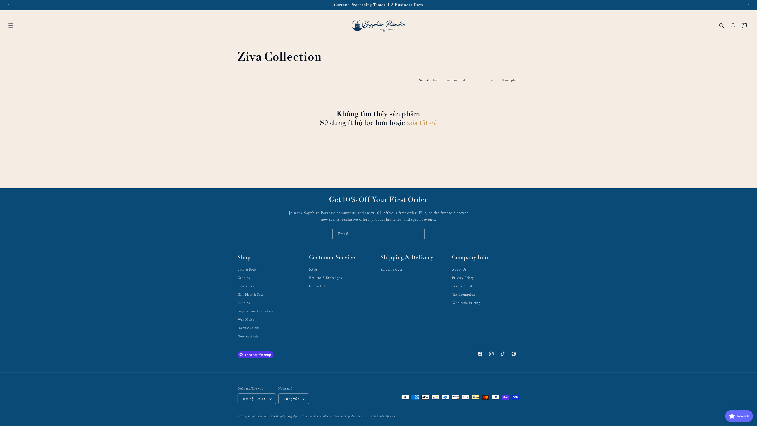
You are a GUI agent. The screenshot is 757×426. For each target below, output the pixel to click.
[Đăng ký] (418, 234)
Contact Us (317, 286)
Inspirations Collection (255, 311)
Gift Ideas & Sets (250, 294)
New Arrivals (248, 336)
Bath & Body (247, 269)
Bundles (244, 303)
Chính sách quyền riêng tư (349, 416)
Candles (244, 278)
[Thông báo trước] (8, 5)
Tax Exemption (463, 294)
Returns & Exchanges (325, 278)
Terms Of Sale (463, 286)
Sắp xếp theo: (429, 80)
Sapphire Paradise (259, 416)
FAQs (313, 269)
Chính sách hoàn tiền (315, 416)
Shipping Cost (391, 269)
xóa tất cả (422, 123)
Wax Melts (246, 319)
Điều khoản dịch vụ (382, 416)
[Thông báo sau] (748, 5)
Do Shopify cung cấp (284, 416)
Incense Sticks (249, 328)
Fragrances (246, 286)
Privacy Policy (463, 278)
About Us (459, 269)
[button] (10, 25)
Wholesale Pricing (466, 303)
